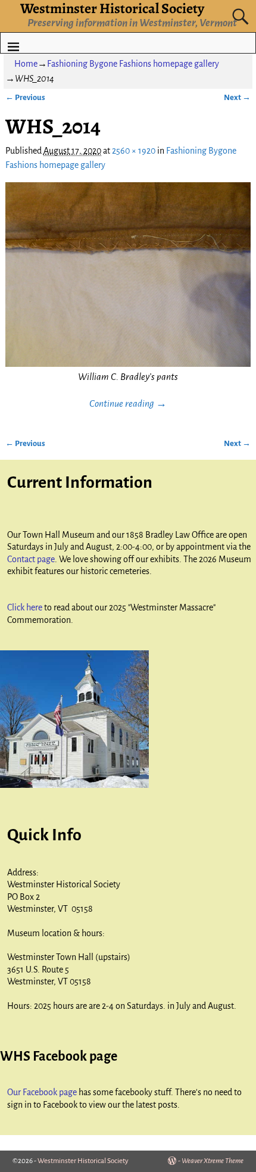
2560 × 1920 (133, 150)
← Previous (25, 97)
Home (26, 63)
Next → (237, 97)
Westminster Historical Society (83, 1161)
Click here (25, 607)
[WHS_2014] (128, 274)
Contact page (31, 559)
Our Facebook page (43, 1092)
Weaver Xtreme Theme (212, 1161)
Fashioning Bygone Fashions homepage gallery (133, 63)
